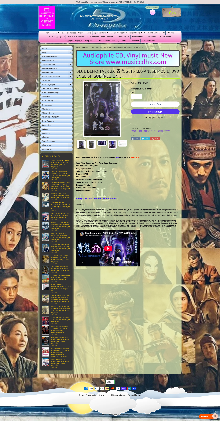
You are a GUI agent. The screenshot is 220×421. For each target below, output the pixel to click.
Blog (56, 33)
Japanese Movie (101, 33)
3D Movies (171, 33)
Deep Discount (91, 40)
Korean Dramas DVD (118, 33)
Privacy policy (91, 395)
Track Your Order (148, 40)
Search (81, 395)
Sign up (155, 7)
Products (85, 48)
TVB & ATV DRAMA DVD (75, 36)
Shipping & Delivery (118, 395)
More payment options (155, 117)
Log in (148, 7)
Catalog (115, 40)
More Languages (57, 37)
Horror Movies (123, 36)
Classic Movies (150, 36)
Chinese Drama (165, 36)
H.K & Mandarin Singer (96, 36)
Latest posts (57, 149)
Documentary (137, 36)
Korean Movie (136, 33)
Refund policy (104, 395)
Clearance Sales (84, 33)
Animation (111, 36)
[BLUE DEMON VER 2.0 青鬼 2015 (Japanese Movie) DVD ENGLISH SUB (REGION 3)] (81, 144)
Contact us (125, 40)
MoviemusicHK (113, 414)
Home (48, 33)
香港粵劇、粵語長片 (74, 40)
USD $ (109, 382)
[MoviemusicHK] (46, 17)
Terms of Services (134, 395)
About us (135, 40)
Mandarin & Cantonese (154, 33)
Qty (132, 93)
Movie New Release (68, 33)
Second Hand (104, 40)
